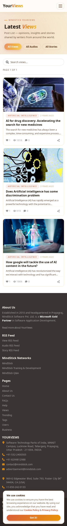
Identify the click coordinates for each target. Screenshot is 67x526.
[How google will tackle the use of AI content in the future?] (33, 236)
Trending (7, 415)
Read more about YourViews (17, 327)
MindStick (7, 363)
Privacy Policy (50, 510)
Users (5, 424)
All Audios (32, 46)
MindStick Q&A (10, 373)
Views (5, 410)
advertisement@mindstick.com (23, 469)
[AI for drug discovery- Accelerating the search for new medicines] (33, 95)
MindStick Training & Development (21, 368)
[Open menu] (60, 6)
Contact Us (8, 395)
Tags (4, 420)
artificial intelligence (22, 115)
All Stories (51, 46)
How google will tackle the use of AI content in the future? (31, 264)
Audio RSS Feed (10, 345)
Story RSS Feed (10, 350)
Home (5, 386)
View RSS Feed (10, 340)
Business (7, 429)
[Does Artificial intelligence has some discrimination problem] (33, 165)
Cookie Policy (31, 510)
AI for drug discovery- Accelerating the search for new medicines (33, 123)
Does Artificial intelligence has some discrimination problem (32, 193)
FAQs (5, 400)
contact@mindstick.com (19, 464)
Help (4, 405)
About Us (7, 390)
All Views (13, 46)
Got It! (33, 517)
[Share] (58, 140)
